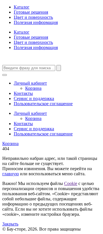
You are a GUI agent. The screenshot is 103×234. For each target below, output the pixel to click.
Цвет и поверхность (33, 17)
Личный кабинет (30, 83)
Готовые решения (31, 12)
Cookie (70, 183)
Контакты (23, 93)
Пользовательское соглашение (43, 103)
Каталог (21, 7)
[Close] (4, 75)
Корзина (33, 88)
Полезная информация (36, 22)
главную (10, 173)
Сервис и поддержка (34, 98)
